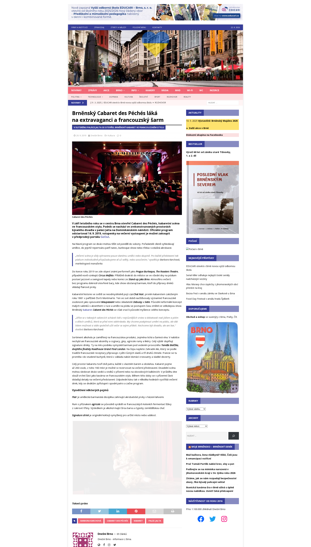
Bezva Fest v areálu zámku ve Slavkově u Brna (210, 293)
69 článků (122, 533)
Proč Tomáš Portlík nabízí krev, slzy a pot (210, 463)
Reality (187, 97)
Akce (106, 90)
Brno (119, 90)
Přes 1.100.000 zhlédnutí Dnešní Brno (205, 509)
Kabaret (138, 520)
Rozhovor (172, 97)
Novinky (76, 90)
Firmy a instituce (79, 27)
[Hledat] (233, 436)
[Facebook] (201, 519)
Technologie (94, 97)
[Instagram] (224, 519)
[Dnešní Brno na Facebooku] (103, 544)
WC (201, 90)
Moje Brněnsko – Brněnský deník (211, 446)
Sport (157, 97)
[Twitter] (212, 519)
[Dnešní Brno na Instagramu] (107, 544)
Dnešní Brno (97, 135)
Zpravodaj (99, 27)
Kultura (129, 97)
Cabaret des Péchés (117, 520)
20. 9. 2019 (81, 135)
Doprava (113, 97)
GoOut (105, 237)
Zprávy (92, 90)
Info (134, 90)
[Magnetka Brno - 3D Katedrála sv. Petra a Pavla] (212, 391)
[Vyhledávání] (223, 102)
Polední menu (139, 27)
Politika (75, 97)
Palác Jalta (155, 520)
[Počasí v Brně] (194, 249)
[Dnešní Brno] (155, 85)
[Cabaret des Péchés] (127, 457)
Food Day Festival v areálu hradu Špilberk (207, 298)
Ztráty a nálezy (118, 27)
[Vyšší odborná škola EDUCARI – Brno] (155, 18)
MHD (177, 90)
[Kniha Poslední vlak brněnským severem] (212, 231)
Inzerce (214, 90)
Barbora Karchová (90, 520)
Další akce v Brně (199, 128)
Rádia (164, 90)
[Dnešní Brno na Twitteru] (113, 544)
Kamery (150, 90)
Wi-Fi (190, 90)
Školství (143, 97)
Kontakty (157, 27)
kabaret (87, 309)
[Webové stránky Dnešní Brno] (99, 544)
